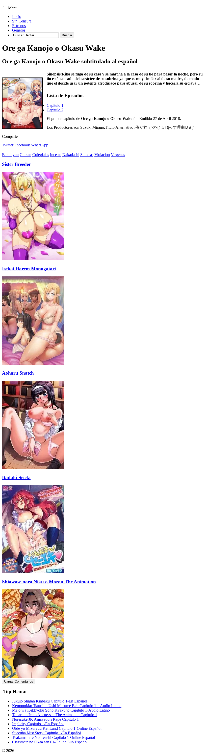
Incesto (55, 154)
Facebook (22, 145)
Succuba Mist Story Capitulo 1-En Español (46, 733)
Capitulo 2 (55, 110)
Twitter (7, 145)
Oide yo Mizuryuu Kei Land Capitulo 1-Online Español (56, 728)
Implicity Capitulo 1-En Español (38, 724)
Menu (12, 8)
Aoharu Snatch (18, 373)
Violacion (102, 154)
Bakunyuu (10, 154)
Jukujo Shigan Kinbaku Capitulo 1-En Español (49, 701)
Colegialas (40, 154)
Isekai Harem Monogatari (29, 268)
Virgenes (118, 154)
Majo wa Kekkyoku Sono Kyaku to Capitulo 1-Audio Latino (61, 710)
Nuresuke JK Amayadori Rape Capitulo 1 (45, 719)
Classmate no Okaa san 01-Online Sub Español (50, 742)
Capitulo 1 (55, 105)
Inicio (16, 16)
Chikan (25, 154)
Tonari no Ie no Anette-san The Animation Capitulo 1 (54, 715)
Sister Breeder (16, 164)
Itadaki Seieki (16, 477)
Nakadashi (70, 154)
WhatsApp (39, 145)
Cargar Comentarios (18, 681)
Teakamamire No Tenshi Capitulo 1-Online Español (53, 737)
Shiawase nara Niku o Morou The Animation (49, 581)
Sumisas (86, 154)
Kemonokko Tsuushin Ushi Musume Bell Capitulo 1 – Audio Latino (66, 706)
